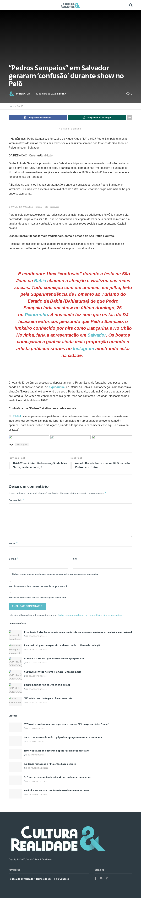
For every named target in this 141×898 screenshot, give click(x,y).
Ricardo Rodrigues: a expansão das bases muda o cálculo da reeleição (62, 645)
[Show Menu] (10, 5)
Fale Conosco (61, 879)
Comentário (17, 500)
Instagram (83, 348)
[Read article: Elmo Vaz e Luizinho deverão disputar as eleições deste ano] (15, 754)
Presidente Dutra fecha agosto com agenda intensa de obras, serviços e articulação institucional (78, 631)
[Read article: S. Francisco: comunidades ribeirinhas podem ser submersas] (15, 780)
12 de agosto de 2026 (36, 702)
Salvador (97, 335)
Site (75, 558)
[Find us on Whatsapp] (107, 879)
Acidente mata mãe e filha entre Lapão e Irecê (50, 763)
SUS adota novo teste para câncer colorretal (48, 698)
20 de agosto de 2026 (36, 689)
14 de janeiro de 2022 (36, 781)
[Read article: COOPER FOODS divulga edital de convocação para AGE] (15, 662)
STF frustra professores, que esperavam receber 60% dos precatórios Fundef (66, 724)
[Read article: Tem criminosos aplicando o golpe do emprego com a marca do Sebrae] (15, 741)
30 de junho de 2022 (46, 93)
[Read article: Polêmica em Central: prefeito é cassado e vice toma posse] (15, 794)
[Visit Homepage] (70, 5)
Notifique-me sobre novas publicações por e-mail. (38, 597)
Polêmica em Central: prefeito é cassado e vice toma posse (56, 790)
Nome (13, 543)
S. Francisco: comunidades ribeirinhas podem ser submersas (57, 777)
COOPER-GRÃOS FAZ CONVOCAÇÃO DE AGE (47, 684)
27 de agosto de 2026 (36, 636)
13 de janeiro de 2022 (36, 794)
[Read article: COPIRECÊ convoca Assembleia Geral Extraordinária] (15, 675)
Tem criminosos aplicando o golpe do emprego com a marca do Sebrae (63, 737)
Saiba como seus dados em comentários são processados (90, 615)
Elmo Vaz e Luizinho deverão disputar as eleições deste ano (57, 750)
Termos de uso (44, 879)
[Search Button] (130, 5)
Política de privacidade (21, 879)
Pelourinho (36, 314)
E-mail (13, 558)
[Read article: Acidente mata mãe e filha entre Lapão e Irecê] (15, 767)
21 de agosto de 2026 (36, 676)
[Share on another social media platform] (129, 117)
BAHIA (62, 93)
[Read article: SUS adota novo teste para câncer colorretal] (15, 701)
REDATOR (24, 93)
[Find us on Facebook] (95, 879)
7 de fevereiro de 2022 (37, 768)
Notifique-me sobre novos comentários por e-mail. (38, 586)
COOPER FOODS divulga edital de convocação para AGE (54, 658)
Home (11, 106)
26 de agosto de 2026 (36, 663)
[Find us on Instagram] (101, 879)
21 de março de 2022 (36, 742)
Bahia (40, 280)
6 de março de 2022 (35, 755)
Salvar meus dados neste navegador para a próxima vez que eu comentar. (55, 574)
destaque (22, 444)
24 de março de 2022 (36, 728)
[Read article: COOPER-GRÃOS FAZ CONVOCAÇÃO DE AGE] (15, 688)
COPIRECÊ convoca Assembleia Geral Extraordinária (52, 671)
